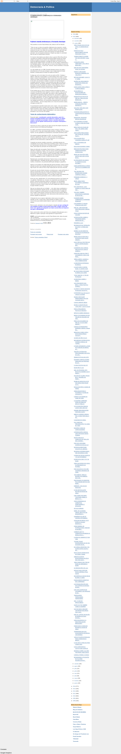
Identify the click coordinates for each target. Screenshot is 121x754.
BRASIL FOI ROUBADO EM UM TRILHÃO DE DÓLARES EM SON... (82, 317)
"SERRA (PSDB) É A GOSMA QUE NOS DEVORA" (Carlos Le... (81, 58)
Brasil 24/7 (75, 714)
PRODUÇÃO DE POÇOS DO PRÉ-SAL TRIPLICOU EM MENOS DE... (81, 98)
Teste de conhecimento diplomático (42, 114)
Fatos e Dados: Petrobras (79, 724)
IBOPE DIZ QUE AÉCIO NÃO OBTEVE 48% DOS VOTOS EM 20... (81, 156)
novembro (76, 40)
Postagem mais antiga (63, 234)
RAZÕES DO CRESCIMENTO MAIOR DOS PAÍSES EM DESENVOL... (81, 83)
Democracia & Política (42, 7)
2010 (74, 696)
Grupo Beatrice (77, 726)
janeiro (76, 683)
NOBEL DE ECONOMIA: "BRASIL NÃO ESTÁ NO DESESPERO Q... (80, 512)
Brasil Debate (76, 717)
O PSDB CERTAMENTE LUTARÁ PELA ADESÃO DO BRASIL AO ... (82, 347)
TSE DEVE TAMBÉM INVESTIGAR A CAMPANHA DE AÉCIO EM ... (81, 194)
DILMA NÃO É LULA (79, 367)
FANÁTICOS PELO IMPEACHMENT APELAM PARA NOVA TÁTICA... (81, 52)
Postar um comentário (35, 232)
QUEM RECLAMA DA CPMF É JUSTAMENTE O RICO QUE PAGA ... (81, 255)
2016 (74, 34)
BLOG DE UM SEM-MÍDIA (79, 712)
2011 (74, 693)
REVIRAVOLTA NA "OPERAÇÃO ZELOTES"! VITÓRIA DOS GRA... (82, 227)
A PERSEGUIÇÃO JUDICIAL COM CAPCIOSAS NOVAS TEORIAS (81, 433)
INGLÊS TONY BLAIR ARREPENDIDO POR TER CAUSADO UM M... (81, 298)
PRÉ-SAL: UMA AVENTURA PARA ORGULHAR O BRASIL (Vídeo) (82, 209)
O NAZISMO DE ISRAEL (80, 420)
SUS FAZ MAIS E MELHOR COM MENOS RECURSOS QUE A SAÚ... (81, 610)
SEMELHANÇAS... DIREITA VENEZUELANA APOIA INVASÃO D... (81, 104)
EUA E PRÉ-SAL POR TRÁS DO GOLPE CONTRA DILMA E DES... (82, 244)
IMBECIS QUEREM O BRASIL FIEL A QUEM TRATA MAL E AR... (81, 416)
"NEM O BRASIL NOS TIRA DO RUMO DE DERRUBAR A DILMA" (81, 564)
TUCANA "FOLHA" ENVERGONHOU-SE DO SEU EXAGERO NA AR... (82, 543)
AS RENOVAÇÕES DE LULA (81, 568)
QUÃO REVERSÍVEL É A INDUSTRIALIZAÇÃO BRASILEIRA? (80, 622)
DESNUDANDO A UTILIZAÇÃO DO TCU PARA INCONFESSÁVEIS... (81, 659)
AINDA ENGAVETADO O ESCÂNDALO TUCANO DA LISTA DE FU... (81, 392)
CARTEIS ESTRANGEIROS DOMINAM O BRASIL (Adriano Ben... (82, 328)
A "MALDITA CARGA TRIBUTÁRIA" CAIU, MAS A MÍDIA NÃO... (81, 63)
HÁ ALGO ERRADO (78, 508)
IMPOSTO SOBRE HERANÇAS (81, 313)
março (76, 678)
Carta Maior (76, 719)
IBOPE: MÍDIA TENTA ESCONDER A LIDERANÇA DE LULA (81, 183)
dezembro (76, 38)
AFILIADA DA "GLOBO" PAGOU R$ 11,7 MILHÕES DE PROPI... (81, 377)
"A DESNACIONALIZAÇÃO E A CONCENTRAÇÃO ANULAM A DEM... (82, 113)
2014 (74, 686)
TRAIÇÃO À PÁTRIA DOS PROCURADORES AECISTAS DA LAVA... (82, 353)
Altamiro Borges (77, 707)
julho (75, 668)
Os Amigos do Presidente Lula (81, 734)
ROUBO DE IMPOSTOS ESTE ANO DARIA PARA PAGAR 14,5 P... (81, 383)
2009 (74, 698)
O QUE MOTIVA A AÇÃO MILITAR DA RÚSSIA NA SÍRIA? (80, 491)
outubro (76, 43)
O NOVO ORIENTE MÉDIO (80, 302)
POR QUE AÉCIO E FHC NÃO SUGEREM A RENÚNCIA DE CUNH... (81, 470)
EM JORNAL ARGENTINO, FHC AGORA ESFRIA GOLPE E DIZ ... (81, 549)
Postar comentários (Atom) (41, 237)
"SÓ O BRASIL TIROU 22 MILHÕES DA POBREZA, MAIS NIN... (81, 476)
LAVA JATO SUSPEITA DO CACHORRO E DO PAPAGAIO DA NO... (82, 591)
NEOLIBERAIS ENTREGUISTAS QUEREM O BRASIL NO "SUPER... (82, 342)
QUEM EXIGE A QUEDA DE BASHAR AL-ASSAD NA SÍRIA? (81, 627)
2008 (74, 700)
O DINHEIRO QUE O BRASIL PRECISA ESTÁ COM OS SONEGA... (81, 249)
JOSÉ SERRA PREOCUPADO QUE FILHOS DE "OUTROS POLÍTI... (81, 134)
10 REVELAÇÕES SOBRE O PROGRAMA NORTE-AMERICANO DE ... (81, 219)
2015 (74, 36)
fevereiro (76, 680)
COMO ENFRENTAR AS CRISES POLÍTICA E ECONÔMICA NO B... (82, 167)
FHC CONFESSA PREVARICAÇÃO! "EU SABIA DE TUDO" (82, 424)
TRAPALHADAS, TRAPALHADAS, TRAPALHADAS (78, 597)
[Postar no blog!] (45, 223)
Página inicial (50, 234)
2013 (74, 688)
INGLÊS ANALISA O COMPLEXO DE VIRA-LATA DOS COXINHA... (81, 439)
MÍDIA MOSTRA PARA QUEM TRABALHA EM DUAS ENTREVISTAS (81, 150)
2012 (74, 691)
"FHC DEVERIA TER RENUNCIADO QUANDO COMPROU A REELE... (80, 173)
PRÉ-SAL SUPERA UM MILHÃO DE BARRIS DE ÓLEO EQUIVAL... (82, 616)
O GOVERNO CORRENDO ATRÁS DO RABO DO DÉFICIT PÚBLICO (80, 402)
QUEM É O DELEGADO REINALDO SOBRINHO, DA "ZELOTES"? (81, 73)
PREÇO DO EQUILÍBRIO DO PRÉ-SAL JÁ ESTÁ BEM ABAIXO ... (81, 322)
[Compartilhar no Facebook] (48, 223)
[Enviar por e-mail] (44, 223)
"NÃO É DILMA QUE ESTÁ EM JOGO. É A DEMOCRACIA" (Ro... (81, 47)
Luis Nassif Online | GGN (79, 729)
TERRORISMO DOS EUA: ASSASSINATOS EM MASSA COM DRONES (82, 633)
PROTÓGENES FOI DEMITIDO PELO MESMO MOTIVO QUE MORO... (82, 482)
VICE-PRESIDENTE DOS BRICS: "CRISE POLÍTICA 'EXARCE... (81, 285)
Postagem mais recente (36, 234)
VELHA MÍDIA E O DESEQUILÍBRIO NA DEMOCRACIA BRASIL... (80, 92)
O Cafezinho (76, 731)
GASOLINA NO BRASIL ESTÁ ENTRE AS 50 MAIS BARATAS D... (81, 522)
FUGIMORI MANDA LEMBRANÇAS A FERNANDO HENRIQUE (82, 199)
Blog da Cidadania (77, 709)
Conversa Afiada (77, 721)
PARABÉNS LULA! (78, 223)
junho (75, 671)
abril (75, 675)
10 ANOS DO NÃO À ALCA (80, 338)
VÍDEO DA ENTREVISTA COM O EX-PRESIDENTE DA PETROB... (82, 465)
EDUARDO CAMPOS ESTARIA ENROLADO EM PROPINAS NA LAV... (81, 361)
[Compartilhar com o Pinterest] (50, 223)
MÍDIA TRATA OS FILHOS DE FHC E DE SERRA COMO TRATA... (81, 129)
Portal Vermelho (77, 736)
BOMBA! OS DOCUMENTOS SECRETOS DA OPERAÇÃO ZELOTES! (81, 232)
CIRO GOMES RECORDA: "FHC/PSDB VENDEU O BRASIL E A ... (80, 497)
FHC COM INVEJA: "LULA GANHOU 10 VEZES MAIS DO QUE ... (82, 188)
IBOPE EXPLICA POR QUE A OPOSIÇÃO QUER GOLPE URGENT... (81, 238)
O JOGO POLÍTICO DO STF (81, 365)
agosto (76, 666)
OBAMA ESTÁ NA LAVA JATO (81, 357)
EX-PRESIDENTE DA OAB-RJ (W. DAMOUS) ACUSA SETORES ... (81, 162)
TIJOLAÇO (75, 738)
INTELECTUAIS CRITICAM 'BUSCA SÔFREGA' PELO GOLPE (81, 572)
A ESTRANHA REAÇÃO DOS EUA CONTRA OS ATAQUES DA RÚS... (81, 586)
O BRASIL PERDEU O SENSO (81, 655)
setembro (76, 663)
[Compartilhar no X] (47, 223)
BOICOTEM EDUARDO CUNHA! (82, 146)
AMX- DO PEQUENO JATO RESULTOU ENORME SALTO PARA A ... (82, 372)
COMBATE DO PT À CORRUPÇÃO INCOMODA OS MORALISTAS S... (82, 533)
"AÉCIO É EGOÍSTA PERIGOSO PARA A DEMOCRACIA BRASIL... (82, 639)
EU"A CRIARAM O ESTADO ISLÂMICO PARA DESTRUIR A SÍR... (81, 123)
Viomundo (75, 741)
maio (75, 673)
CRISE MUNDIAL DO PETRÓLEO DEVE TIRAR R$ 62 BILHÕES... (81, 528)
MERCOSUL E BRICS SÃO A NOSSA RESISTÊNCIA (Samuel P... (81, 334)
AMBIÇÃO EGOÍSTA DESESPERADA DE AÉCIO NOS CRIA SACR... (81, 558)
